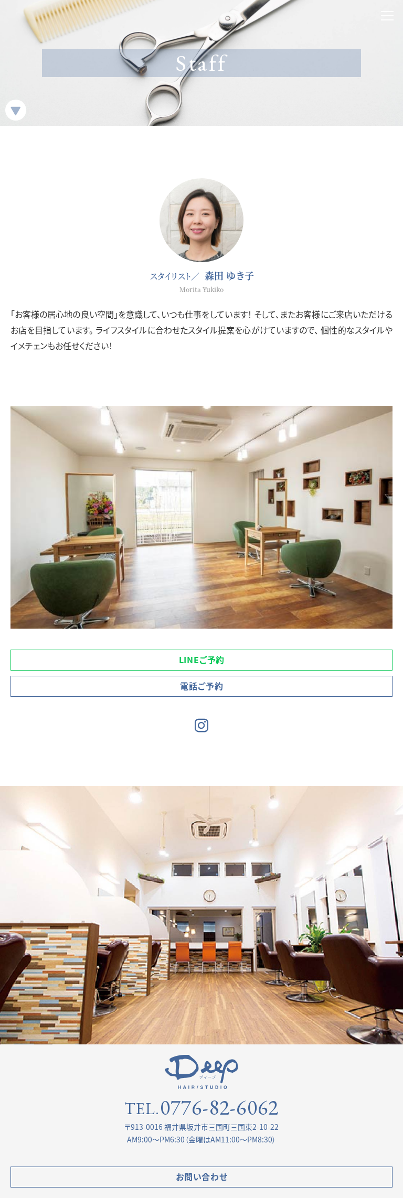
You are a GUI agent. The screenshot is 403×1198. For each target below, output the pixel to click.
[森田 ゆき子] (201, 220)
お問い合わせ (202, 1176)
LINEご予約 (202, 659)
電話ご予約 (201, 685)
